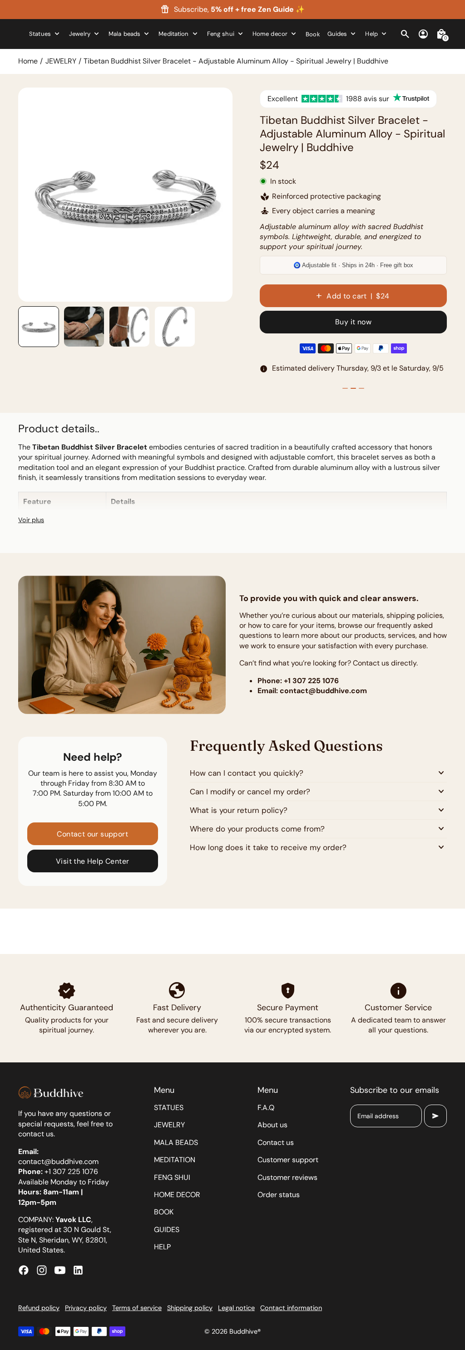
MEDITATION (174, 1159)
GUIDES (166, 1229)
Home (28, 61)
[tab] (113, 297)
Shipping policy (190, 1308)
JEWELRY (60, 61)
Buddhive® (245, 1331)
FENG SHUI (172, 1177)
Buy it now (353, 322)
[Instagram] (41, 1270)
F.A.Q (265, 1107)
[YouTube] (59, 1270)
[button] (38, 326)
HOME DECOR (177, 1194)
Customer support (287, 1159)
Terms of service (137, 1308)
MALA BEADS (176, 1142)
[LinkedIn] (78, 1270)
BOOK (163, 1212)
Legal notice (236, 1308)
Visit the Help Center (92, 861)
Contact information (291, 1308)
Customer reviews (287, 1177)
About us (272, 1125)
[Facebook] (23, 1270)
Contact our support (92, 834)
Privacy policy (86, 1308)
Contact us (275, 1142)
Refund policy (38, 1308)
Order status (278, 1194)
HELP (162, 1247)
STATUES (168, 1107)
